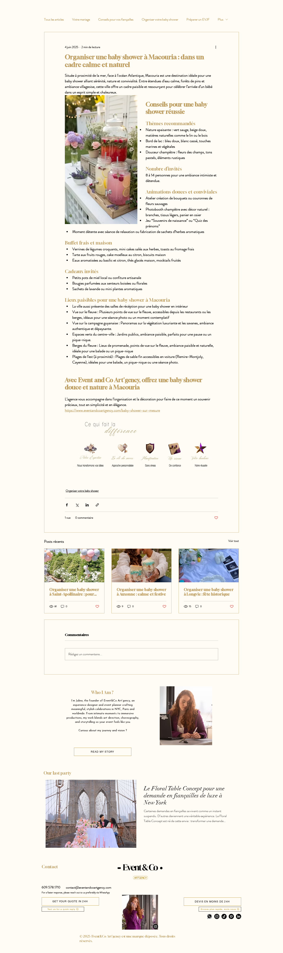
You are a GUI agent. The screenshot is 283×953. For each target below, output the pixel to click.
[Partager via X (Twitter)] (77, 505)
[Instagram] (155, 926)
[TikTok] (224, 916)
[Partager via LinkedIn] (87, 505)
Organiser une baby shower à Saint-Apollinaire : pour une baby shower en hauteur (74, 591)
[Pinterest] (231, 916)
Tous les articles (54, 19)
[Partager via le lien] (97, 505)
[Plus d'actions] (215, 47)
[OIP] (209, 916)
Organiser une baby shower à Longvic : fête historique (208, 591)
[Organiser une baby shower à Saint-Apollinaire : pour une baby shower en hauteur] (74, 565)
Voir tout (233, 541)
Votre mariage (81, 19)
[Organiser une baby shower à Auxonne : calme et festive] (142, 565)
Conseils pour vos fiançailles (115, 19)
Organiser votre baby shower (160, 19)
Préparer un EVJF (197, 19)
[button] (51, 887)
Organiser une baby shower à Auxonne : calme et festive (141, 591)
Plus (220, 19)
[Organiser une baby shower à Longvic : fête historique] (209, 565)
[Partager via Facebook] (67, 505)
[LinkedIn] (238, 916)
